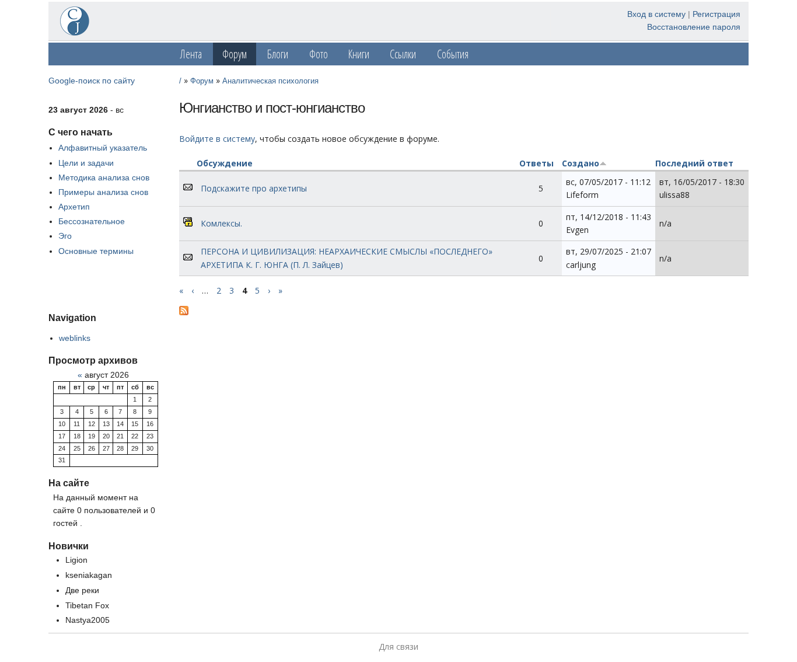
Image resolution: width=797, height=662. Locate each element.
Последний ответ (694, 163)
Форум (234, 54)
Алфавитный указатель (102, 147)
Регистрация (716, 14)
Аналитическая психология (270, 81)
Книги (358, 54)
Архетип (74, 206)
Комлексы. (221, 223)
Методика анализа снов (103, 177)
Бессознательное (91, 221)
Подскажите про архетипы (254, 188)
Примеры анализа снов (103, 192)
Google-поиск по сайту (91, 80)
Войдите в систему (217, 138)
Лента (191, 54)
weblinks (74, 338)
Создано (580, 163)
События (453, 54)
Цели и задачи (86, 163)
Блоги (277, 54)
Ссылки (403, 54)
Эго (65, 236)
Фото (318, 54)
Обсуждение (225, 163)
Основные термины (96, 251)
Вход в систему (656, 14)
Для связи (398, 646)
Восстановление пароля (693, 27)
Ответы (536, 163)
